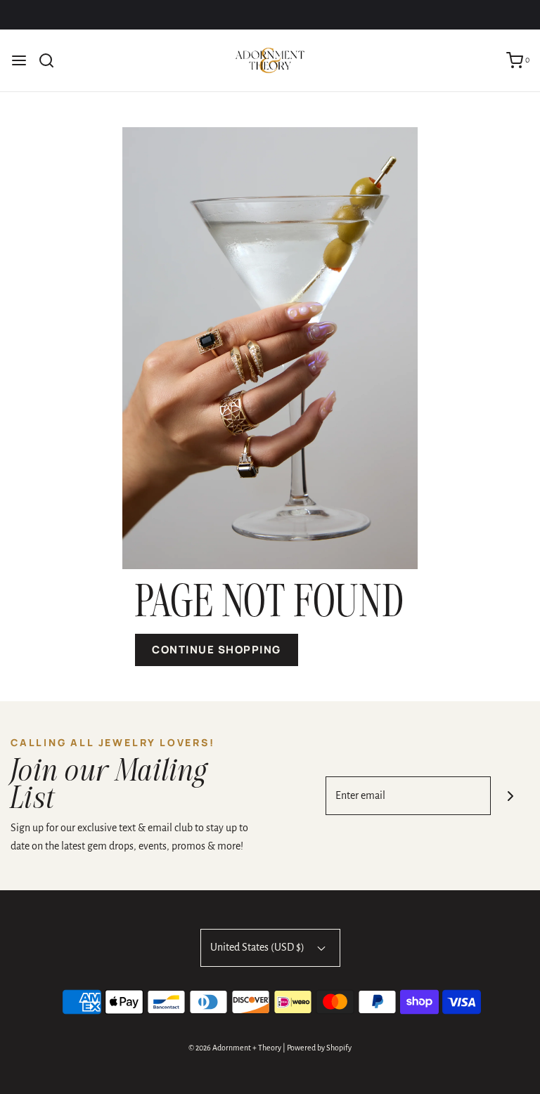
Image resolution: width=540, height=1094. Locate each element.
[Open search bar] (51, 60)
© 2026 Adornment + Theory (234, 1047)
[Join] (510, 795)
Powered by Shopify (319, 1047)
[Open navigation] (19, 60)
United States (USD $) (258, 947)
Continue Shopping (216, 649)
